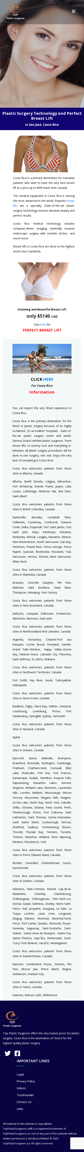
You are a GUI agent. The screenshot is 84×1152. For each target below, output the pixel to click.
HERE (48, 379)
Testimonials (25, 1095)
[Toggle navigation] (73, 11)
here (43, 324)
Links (20, 1109)
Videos (21, 1088)
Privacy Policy (26, 1081)
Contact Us (24, 1102)
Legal (20, 1074)
